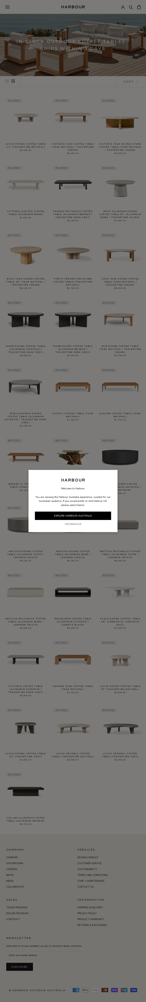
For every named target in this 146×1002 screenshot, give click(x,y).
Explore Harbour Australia (73, 515)
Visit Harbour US (73, 523)
